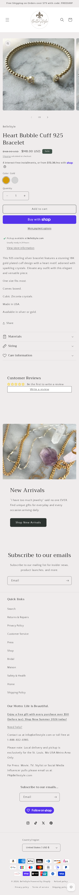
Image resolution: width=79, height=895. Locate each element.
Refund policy (61, 881)
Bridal (10, 659)
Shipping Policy (16, 692)
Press (10, 642)
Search (11, 609)
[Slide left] (31, 117)
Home (11, 684)
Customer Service (18, 633)
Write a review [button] (39, 389)
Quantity (7, 188)
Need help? (14, 727)
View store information (20, 248)
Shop (10, 650)
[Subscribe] (67, 580)
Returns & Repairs (18, 617)
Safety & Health (16, 675)
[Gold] (6, 180)
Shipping (7, 156)
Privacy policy (22, 887)
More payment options (39, 228)
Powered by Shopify (40, 881)
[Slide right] (48, 117)
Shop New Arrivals (28, 522)
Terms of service (40, 887)
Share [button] (9, 323)
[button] (7, 20)
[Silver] (15, 180)
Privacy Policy (15, 625)
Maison (11, 667)
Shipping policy (60, 887)
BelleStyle (25, 881)
